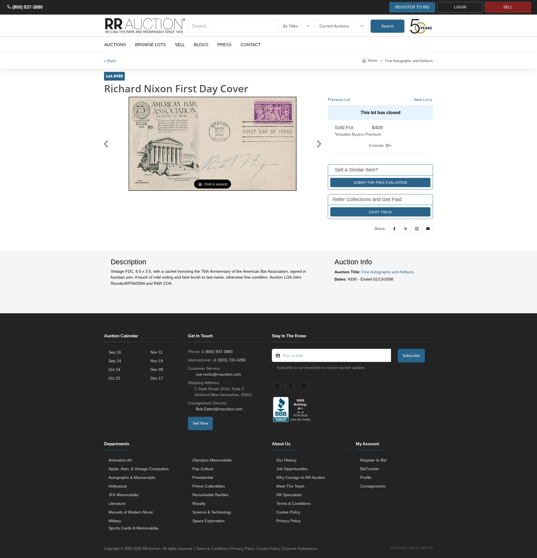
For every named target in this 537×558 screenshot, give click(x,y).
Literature (117, 503)
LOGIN (460, 7)
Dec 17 (156, 378)
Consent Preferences (300, 549)
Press (224, 44)
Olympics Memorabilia (212, 460)
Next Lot (421, 99)
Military (115, 521)
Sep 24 (115, 361)
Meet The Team (290, 486)
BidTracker (369, 469)
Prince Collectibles (208, 486)
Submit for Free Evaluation (381, 183)
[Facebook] (394, 229)
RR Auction (151, 549)
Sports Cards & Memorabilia (133, 528)
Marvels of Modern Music (131, 512)
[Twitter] (406, 229)
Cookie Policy (288, 512)
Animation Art (120, 460)
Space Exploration (208, 521)
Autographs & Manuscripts (132, 477)
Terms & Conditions (293, 503)
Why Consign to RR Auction (300, 477)
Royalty (199, 503)
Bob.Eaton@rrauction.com (219, 409)
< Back (110, 61)
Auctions (115, 44)
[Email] (428, 229)
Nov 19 (156, 361)
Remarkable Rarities (210, 495)
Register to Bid (373, 460)
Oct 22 (114, 378)
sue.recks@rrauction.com (218, 374)
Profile (365, 477)
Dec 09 (156, 369)
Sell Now (200, 423)
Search (387, 26)
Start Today (380, 212)
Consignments (373, 486)
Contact (251, 44)
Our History (286, 460)
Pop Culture (202, 469)
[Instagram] (417, 229)
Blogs (201, 44)
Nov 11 (156, 352)
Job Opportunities (292, 469)
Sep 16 (115, 352)
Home (372, 60)
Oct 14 (114, 369)
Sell (180, 44)
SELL (508, 7)
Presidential (202, 477)
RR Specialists (289, 495)
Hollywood (118, 486)
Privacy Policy (288, 521)
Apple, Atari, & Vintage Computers (139, 469)
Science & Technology (211, 512)
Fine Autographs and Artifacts (409, 61)
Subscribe (411, 355)
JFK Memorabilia (123, 495)
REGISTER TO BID (412, 7)
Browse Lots (150, 44)
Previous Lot (339, 99)
